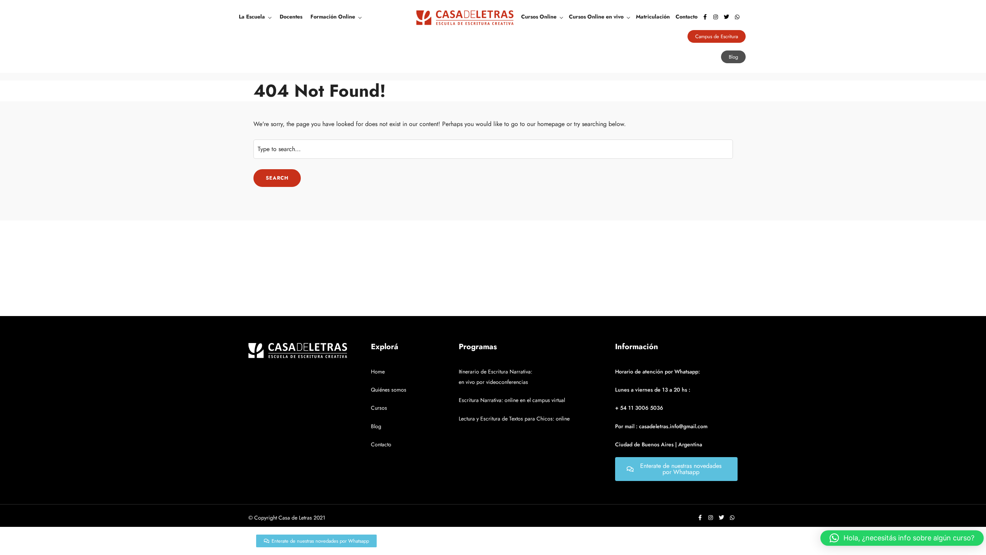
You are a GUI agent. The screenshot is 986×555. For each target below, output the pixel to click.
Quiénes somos (388, 390)
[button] (902, 538)
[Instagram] (715, 17)
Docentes (291, 16)
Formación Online (332, 16)
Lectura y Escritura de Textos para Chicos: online (514, 418)
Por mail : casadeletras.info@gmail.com (661, 426)
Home (378, 371)
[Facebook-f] (704, 17)
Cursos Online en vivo (596, 16)
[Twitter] (726, 17)
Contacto (687, 16)
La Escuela (252, 16)
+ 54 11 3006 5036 (639, 408)
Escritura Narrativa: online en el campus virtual (512, 400)
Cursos (379, 408)
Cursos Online (539, 16)
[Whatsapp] (737, 17)
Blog (376, 426)
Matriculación (653, 16)
